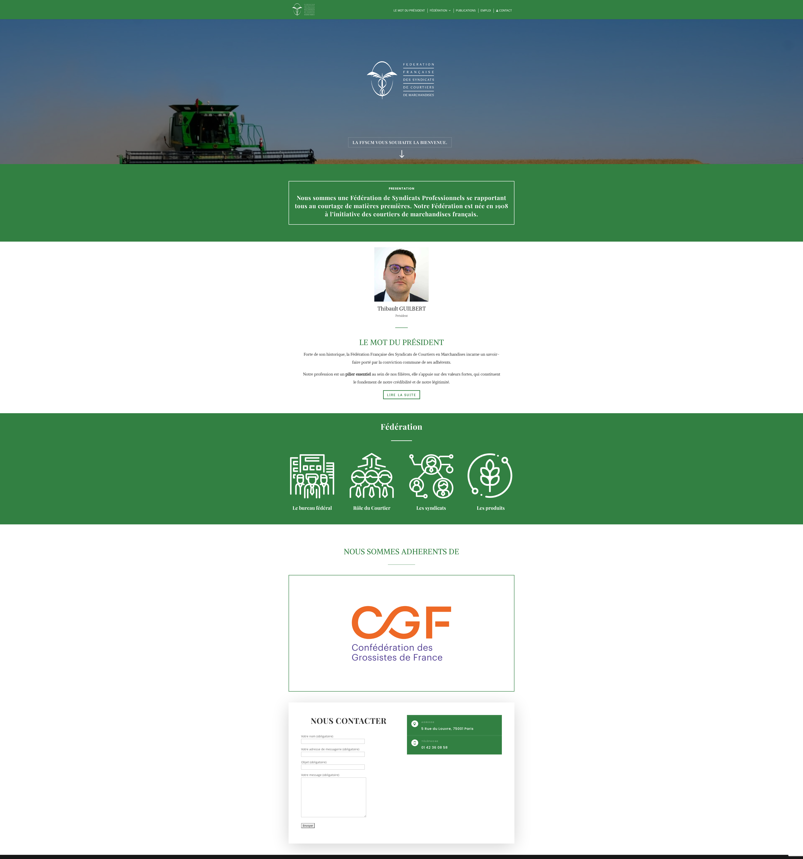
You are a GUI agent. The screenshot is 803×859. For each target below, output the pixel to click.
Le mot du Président (409, 10)
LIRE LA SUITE (401, 395)
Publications (466, 10)
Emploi (486, 10)
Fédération (438, 10)
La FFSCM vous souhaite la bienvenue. (400, 142)
